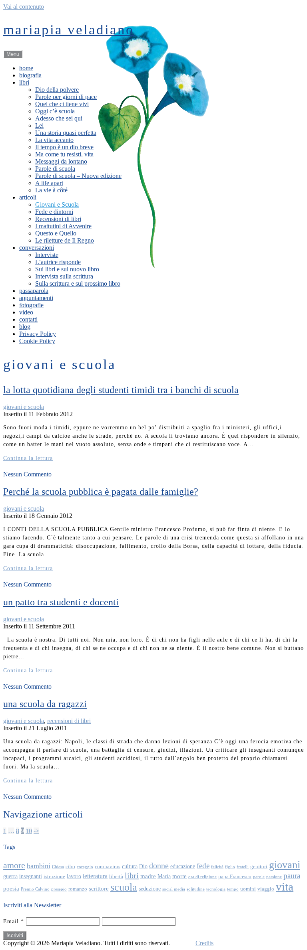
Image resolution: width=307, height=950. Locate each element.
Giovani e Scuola (57, 204)
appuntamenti (36, 297)
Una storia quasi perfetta (65, 132)
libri (24, 82)
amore (14, 865)
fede (203, 865)
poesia (11, 888)
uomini (248, 889)
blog (24, 326)
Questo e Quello (55, 233)
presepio (59, 889)
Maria (164, 876)
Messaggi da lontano (61, 161)
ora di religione (202, 877)
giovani (284, 865)
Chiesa (58, 867)
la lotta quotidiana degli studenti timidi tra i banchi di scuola (121, 390)
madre (148, 876)
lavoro (74, 876)
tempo (233, 889)
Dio (143, 866)
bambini (38, 866)
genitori (258, 866)
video (26, 312)
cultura (130, 866)
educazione (182, 866)
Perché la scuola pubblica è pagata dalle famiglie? (100, 491)
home (26, 68)
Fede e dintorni (54, 211)
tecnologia (215, 889)
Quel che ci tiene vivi (62, 104)
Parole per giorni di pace (66, 96)
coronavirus (107, 866)
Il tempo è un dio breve (64, 147)
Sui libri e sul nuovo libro (67, 269)
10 (29, 831)
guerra (10, 876)
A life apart (49, 183)
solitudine (196, 889)
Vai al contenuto (23, 6)
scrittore (99, 888)
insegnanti (30, 876)
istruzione (54, 876)
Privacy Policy (37, 333)
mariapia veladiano (68, 30)
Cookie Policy (37, 341)
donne (159, 865)
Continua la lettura (28, 458)
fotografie (31, 305)
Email (13, 921)
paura (291, 875)
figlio (230, 867)
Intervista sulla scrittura (64, 276)
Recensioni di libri (58, 218)
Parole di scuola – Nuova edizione (78, 175)
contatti (28, 319)
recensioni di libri (69, 720)
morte (179, 876)
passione (274, 877)
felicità (217, 867)
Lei (39, 125)
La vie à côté (51, 190)
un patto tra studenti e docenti (61, 602)
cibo (70, 866)
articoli (27, 197)
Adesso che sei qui (58, 118)
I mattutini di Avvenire (63, 226)
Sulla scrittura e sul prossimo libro (77, 283)
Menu (12, 54)
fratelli (243, 867)
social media (173, 889)
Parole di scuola (55, 168)
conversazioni (36, 247)
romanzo (77, 889)
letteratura (95, 876)
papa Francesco (234, 876)
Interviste (46, 254)
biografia (30, 75)
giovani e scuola (23, 406)
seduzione (150, 888)
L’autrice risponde (58, 262)
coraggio (85, 867)
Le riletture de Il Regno (64, 240)
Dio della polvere (57, 89)
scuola (123, 887)
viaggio (265, 889)
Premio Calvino (35, 889)
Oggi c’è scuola (55, 111)
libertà (116, 876)
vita (284, 886)
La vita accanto (54, 139)
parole (259, 877)
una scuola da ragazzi (45, 704)
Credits (204, 943)
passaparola (33, 290)
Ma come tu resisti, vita (64, 154)
